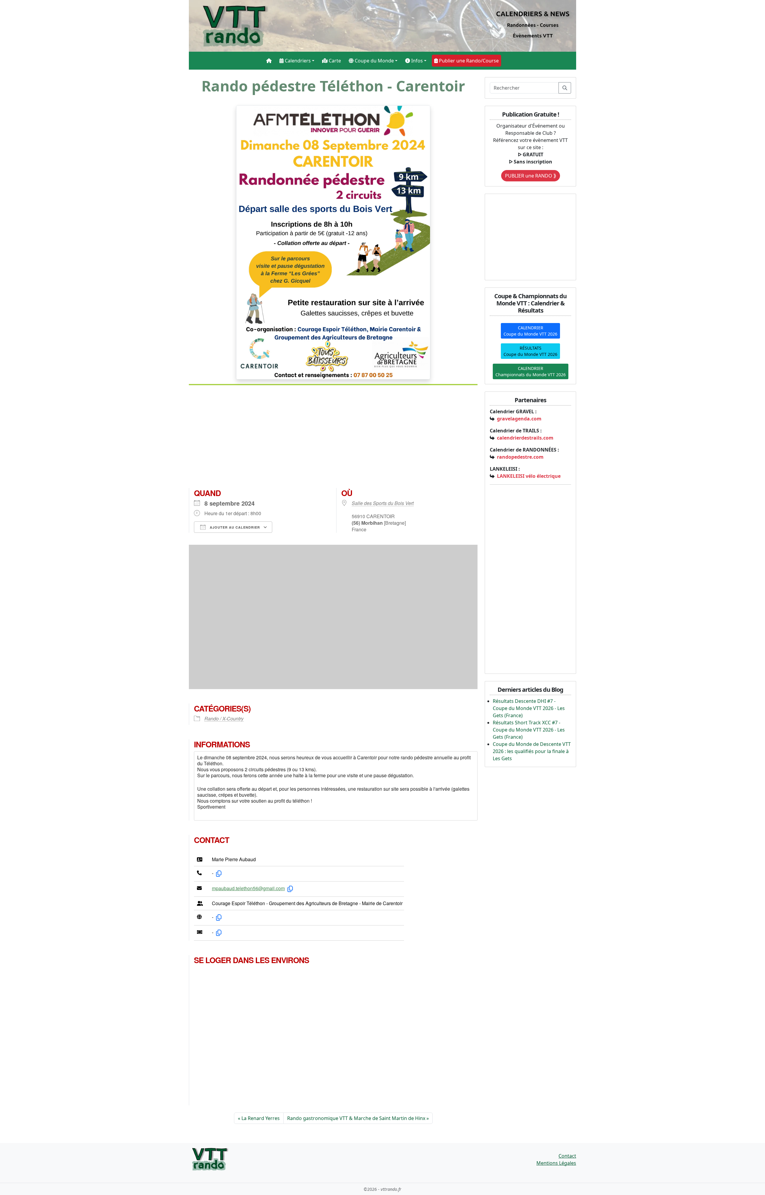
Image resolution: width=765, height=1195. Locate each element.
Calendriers (297, 60)
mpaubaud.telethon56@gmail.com (248, 888)
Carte (334, 60)
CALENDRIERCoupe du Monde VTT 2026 (530, 331)
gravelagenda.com (519, 418)
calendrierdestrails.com (525, 437)
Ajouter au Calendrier (234, 527)
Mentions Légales (556, 1163)
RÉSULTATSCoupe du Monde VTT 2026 (530, 351)
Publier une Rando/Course (468, 60)
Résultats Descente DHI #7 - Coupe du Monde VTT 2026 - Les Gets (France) (529, 708)
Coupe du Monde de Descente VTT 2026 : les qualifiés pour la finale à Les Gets (532, 751)
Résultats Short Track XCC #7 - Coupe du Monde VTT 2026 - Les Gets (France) (529, 729)
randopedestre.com (520, 457)
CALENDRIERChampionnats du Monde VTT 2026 (530, 371)
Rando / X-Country (224, 718)
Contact (567, 1156)
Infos (416, 60)
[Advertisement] (333, 439)
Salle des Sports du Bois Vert (383, 503)
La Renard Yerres (260, 1118)
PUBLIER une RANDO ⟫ (530, 175)
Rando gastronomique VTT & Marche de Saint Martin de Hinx (356, 1118)
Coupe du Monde (374, 60)
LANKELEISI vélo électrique (529, 476)
